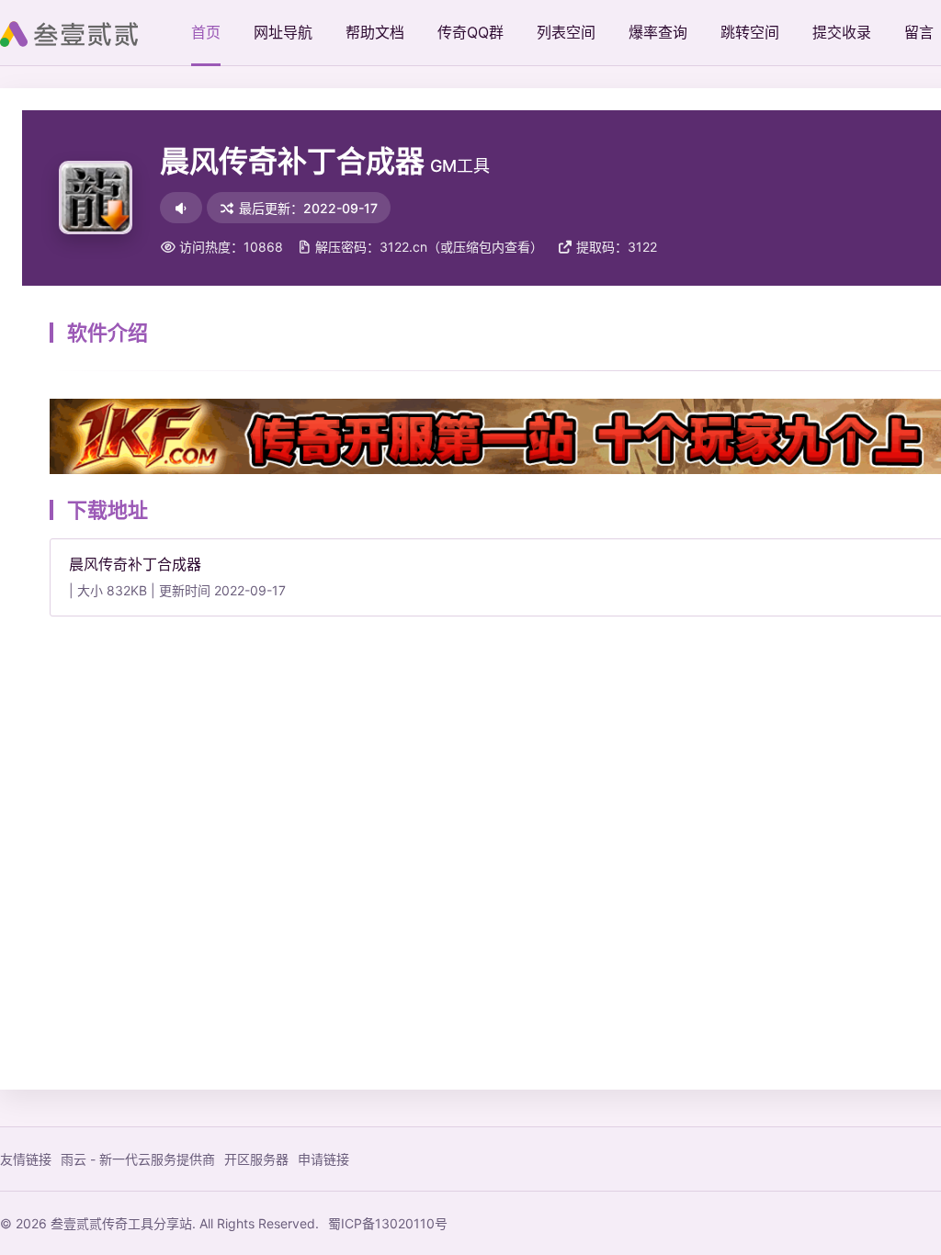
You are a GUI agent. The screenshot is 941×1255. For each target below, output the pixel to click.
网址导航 (283, 32)
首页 (206, 32)
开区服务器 (256, 1159)
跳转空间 (749, 32)
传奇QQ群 (470, 32)
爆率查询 (658, 32)
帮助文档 (375, 32)
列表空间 (566, 32)
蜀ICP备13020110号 (388, 1223)
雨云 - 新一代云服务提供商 (138, 1159)
